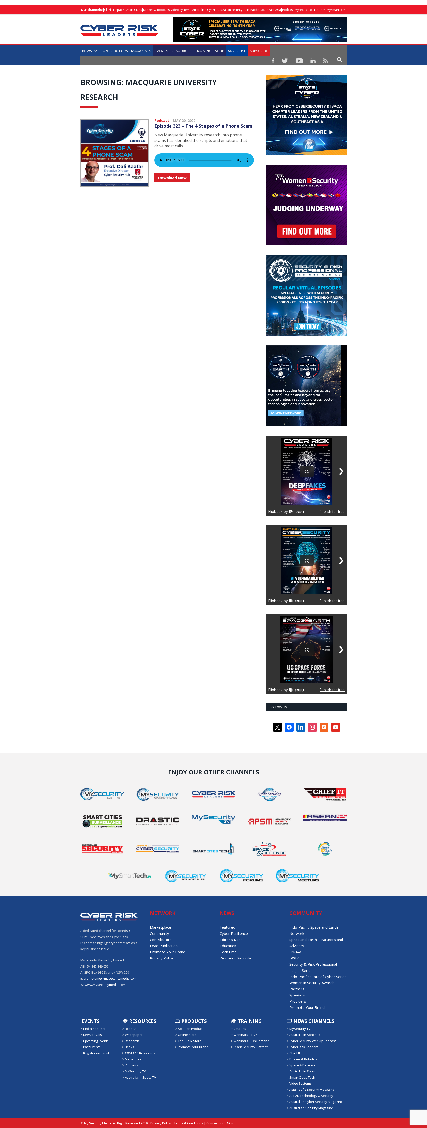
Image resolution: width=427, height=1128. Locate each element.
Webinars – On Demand (251, 1041)
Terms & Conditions (188, 1123)
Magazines (141, 50)
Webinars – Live (245, 1035)
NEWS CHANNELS (313, 1021)
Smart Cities (133, 10)
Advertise (237, 50)
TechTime (228, 951)
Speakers (297, 995)
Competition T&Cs (219, 1123)
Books (129, 1047)
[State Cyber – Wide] (260, 40)
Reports (131, 1028)
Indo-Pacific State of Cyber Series (318, 976)
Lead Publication (164, 945)
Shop (219, 50)
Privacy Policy (161, 958)
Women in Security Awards (312, 982)
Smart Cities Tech (302, 1077)
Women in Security (235, 958)
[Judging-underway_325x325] (306, 244)
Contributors (114, 50)
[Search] (339, 59)
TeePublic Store (189, 1041)
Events (161, 50)
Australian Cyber (203, 10)
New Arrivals (92, 1035)
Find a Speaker (94, 1028)
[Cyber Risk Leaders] (119, 27)
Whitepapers (134, 1035)
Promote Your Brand (167, 951)
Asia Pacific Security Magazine (312, 1089)
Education (228, 945)
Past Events (92, 1047)
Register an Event (96, 1053)
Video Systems (181, 10)
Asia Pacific (251, 10)
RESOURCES (181, 50)
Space (120, 10)
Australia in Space (302, 1071)
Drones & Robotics (156, 10)
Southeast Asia (270, 10)
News (87, 50)
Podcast (288, 10)
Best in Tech (317, 10)
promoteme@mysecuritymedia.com (110, 978)
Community (159, 933)
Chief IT (109, 10)
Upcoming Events (96, 1041)
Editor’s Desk (231, 939)
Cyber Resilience (234, 933)
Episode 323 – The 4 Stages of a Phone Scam (203, 126)
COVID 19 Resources (140, 1053)
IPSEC (294, 958)
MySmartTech (336, 10)
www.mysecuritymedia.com (105, 984)
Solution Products (191, 1028)
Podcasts (132, 1065)
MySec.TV (301, 10)
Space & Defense (302, 1065)
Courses (240, 1028)
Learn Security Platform (251, 1047)
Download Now (172, 177)
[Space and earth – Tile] (306, 424)
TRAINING (203, 50)
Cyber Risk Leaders (303, 1047)
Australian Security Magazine (311, 1108)
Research (132, 1041)
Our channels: (92, 10)
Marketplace (160, 927)
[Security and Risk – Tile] (306, 334)
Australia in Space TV (140, 1077)
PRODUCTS (193, 1021)
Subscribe (259, 50)
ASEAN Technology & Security (311, 1095)
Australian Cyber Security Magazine (316, 1101)
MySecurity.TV (135, 1071)
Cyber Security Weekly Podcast (312, 1041)
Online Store (187, 1035)
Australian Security (229, 10)
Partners (296, 988)
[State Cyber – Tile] (306, 154)
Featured (227, 927)
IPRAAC (295, 951)
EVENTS (90, 1021)
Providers (297, 1001)
